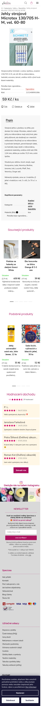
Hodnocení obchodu (21, 394)
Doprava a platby (9, 630)
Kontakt (5, 580)
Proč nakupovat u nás (10, 584)
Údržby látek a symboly (11, 654)
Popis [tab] (9, 120)
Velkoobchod (7, 591)
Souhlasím (30, 700)
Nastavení (20, 693)
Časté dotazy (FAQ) (9, 633)
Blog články (7, 594)
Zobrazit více (21, 470)
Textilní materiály (9, 658)
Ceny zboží (6, 637)
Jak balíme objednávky (11, 587)
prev (2, 253)
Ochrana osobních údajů (12, 647)
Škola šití (6, 598)
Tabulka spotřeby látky (11, 661)
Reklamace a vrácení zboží (12, 640)
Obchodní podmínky (10, 644)
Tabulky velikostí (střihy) (11, 665)
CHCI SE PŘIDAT (21, 538)
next (39, 253)
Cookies (5, 651)
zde (29, 555)
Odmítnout (10, 700)
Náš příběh (6, 577)
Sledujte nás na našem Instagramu (21, 485)
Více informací (30, 687)
